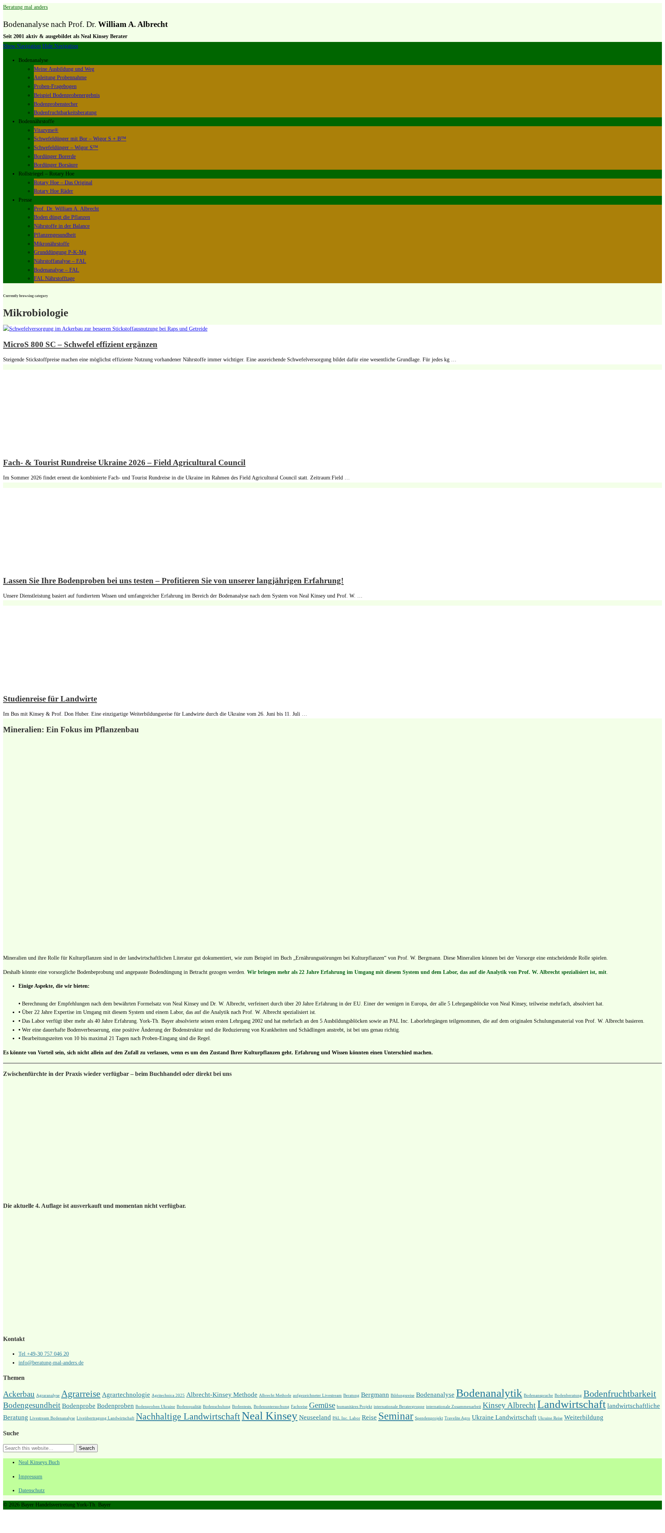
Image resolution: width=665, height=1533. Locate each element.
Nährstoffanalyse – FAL (60, 261)
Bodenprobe (78, 1405)
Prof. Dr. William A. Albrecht (66, 209)
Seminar (395, 1416)
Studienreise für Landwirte (50, 698)
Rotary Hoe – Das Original (63, 182)
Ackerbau (19, 1394)
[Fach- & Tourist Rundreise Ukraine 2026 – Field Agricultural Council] (67, 447)
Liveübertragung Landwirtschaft (105, 1418)
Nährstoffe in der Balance (62, 226)
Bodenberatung (568, 1395)
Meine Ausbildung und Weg (64, 69)
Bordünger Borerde (55, 156)
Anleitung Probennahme (60, 77)
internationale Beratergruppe (399, 1406)
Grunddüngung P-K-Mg (60, 252)
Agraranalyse (48, 1395)
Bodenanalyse (435, 1394)
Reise (369, 1417)
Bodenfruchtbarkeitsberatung (65, 112)
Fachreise (299, 1406)
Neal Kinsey (269, 1415)
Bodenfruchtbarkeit (619, 1393)
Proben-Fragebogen (55, 86)
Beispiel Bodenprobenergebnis (67, 95)
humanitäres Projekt (354, 1406)
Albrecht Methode (275, 1395)
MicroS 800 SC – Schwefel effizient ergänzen (80, 344)
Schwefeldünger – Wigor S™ (66, 147)
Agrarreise (80, 1393)
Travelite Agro (457, 1418)
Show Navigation (22, 46)
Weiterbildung (583, 1417)
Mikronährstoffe (51, 244)
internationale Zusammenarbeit (453, 1406)
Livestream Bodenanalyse (52, 1418)
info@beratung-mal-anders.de (51, 1363)
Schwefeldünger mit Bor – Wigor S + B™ (80, 139)
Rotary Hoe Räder (53, 191)
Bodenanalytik (489, 1393)
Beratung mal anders (25, 7)
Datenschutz (31, 1490)
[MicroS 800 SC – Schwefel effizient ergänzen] (105, 329)
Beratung (351, 1395)
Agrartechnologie (126, 1394)
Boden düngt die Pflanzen (62, 217)
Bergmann (375, 1394)
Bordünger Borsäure (56, 165)
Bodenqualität (189, 1406)
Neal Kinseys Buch (39, 1462)
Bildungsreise (402, 1395)
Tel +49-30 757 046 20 (43, 1354)
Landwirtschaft (571, 1404)
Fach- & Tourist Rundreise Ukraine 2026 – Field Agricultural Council (124, 462)
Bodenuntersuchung (271, 1406)
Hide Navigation (60, 46)
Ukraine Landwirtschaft (504, 1417)
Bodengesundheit (31, 1405)
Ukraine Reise (550, 1418)
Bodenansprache (538, 1395)
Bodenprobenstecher (56, 104)
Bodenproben (115, 1405)
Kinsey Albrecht (509, 1405)
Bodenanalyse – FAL (56, 270)
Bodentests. (242, 1406)
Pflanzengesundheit (55, 235)
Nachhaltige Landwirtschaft (188, 1416)
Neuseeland (315, 1417)
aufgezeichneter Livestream (317, 1395)
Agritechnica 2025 (168, 1395)
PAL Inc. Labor (346, 1418)
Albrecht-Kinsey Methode (221, 1394)
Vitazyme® (46, 130)
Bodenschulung (217, 1406)
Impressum (30, 1477)
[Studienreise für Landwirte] (67, 683)
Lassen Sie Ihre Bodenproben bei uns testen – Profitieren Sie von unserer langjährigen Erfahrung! (173, 580)
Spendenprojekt (429, 1418)
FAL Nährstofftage (54, 278)
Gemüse (322, 1405)
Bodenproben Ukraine (155, 1406)
